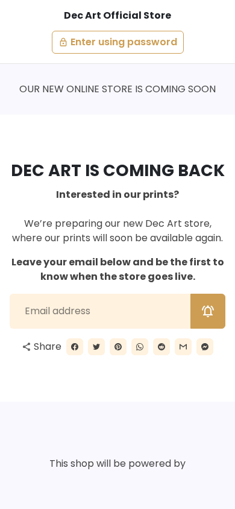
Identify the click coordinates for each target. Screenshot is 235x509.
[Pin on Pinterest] (118, 346)
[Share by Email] (183, 346)
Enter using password (117, 42)
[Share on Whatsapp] (139, 346)
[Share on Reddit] (161, 346)
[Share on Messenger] (204, 346)
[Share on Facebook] (74, 346)
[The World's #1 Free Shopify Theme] (144, 483)
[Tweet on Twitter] (96, 346)
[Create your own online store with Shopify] (89, 483)
